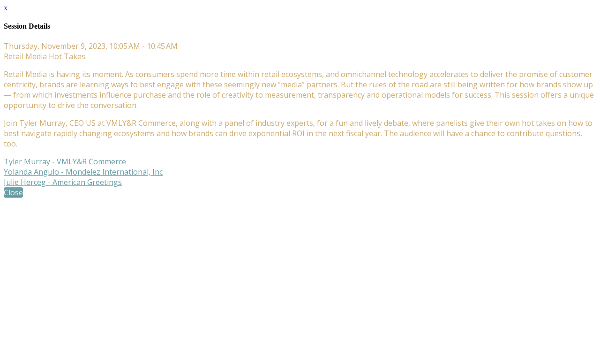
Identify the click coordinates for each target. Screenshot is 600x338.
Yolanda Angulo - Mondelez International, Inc (83, 172)
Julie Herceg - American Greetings (63, 182)
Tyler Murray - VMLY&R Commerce (65, 161)
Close (13, 192)
